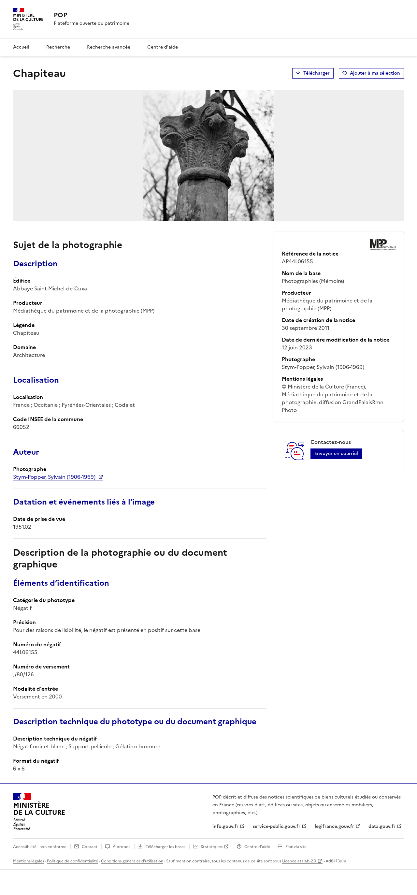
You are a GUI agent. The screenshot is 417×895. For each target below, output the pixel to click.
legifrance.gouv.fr (334, 826)
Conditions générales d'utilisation (132, 861)
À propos (121, 847)
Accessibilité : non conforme (39, 847)
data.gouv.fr (381, 826)
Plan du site (296, 847)
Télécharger (316, 73)
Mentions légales (28, 861)
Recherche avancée (108, 47)
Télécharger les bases (165, 847)
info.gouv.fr (225, 826)
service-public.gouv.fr (276, 826)
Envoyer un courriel (336, 453)
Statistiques (212, 847)
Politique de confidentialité (72, 861)
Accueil (21, 47)
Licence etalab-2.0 (299, 861)
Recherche (58, 47)
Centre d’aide (257, 847)
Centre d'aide (162, 47)
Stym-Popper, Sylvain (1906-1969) (54, 477)
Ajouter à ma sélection (375, 73)
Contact (89, 847)
